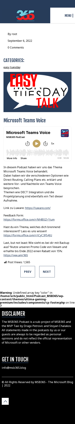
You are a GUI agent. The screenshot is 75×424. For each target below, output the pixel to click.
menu (68, 15)
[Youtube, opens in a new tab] (67, 4)
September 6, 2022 (20, 41)
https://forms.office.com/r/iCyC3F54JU (27, 235)
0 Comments (16, 47)
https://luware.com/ (38, 208)
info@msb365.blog (14, 368)
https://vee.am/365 (15, 255)
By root (12, 34)
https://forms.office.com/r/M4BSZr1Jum (29, 219)
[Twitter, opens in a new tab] (55, 4)
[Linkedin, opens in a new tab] (70, 4)
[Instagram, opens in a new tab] (59, 4)
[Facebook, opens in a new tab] (63, 4)
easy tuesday (11, 67)
